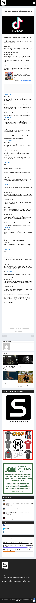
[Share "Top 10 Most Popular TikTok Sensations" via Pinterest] (18, 329)
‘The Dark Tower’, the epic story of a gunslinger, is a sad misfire (10, 367)
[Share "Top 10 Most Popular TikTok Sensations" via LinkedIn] (20, 329)
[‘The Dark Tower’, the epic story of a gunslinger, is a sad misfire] (10, 360)
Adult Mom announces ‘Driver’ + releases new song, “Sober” (25, 384)
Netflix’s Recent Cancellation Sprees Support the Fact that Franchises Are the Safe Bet (19, 518)
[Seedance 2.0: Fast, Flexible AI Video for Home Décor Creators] (4, 500)
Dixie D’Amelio (8, 140)
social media (21, 38)
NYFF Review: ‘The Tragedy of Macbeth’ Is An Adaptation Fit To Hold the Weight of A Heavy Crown (18, 546)
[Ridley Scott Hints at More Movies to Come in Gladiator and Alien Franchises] (4, 513)
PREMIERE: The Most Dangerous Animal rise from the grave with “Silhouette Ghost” (25, 366)
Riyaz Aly (7, 249)
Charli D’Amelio (9, 45)
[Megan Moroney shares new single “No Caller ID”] (10, 375)
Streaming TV (17, 519)
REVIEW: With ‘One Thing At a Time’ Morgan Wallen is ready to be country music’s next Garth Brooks (17, 539)
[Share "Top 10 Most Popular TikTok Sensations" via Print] (28, 329)
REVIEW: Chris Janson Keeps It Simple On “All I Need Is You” (13, 542)
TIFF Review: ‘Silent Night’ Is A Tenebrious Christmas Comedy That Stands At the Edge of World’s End (17, 554)
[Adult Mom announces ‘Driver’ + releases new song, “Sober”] (25, 377)
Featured (24, 12)
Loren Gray (8, 184)
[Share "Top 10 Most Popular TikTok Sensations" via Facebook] (11, 329)
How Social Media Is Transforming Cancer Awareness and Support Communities (17, 509)
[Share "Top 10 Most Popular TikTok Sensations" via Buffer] (22, 329)
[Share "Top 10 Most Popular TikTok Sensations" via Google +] (15, 329)
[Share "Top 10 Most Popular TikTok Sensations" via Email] (26, 329)
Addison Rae (8, 94)
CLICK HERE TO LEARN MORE (8, 426)
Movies (14, 514)
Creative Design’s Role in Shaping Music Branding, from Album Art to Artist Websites (19, 504)
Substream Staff (11, 12)
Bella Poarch (8, 117)
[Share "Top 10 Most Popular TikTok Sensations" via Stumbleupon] (24, 329)
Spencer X (7, 227)
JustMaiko (14, 206)
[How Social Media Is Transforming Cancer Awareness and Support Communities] (4, 509)
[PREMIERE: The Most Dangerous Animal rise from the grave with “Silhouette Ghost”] (25, 359)
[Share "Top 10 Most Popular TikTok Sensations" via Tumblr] (17, 329)
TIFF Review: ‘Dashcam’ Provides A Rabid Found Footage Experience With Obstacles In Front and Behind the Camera (18, 550)
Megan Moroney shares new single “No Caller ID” (9, 381)
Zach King (7, 162)
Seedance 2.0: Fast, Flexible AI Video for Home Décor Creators (17, 499)
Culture (21, 12)
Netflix (14, 519)
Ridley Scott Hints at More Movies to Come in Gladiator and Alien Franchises (17, 513)
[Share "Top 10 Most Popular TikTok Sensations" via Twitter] (13, 329)
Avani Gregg (8, 271)
